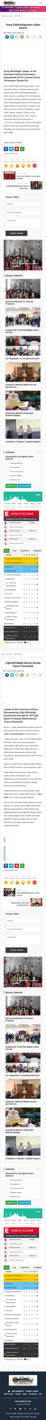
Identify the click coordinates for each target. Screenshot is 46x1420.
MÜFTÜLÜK (18, 16)
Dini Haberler (15, 467)
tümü (38, 452)
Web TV (25, 10)
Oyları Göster (24, 486)
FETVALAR (33, 1394)
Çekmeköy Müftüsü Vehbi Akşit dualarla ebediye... (19, 414)
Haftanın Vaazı (15, 480)
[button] (39, 242)
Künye (8, 1413)
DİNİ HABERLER (18, 1391)
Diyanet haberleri (16, 463)
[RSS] (30, 1409)
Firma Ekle (25, 1417)
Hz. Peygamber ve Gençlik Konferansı (22, 358)
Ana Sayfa (8, 16)
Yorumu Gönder (16, 233)
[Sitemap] (35, 1409)
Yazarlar (33, 10)
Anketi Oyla (11, 486)
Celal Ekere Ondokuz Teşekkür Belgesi (23, 442)
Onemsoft (26, 1404)
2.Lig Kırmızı (24, 551)
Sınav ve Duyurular (17, 471)
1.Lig (14, 551)
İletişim (37, 1413)
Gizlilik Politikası (18, 1413)
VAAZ (25, 1394)
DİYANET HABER (32, 1391)
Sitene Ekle (29, 1413)
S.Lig (6, 551)
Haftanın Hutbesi (16, 476)
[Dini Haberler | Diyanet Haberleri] (9, 3)
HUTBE (18, 1394)
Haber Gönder (15, 1417)
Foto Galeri (15, 10)
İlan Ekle (33, 1417)
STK (40, 1394)
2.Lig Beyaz (37, 551)
